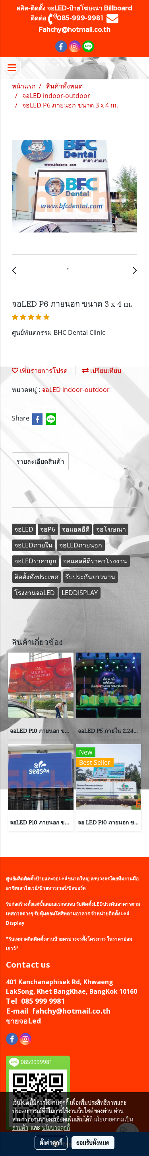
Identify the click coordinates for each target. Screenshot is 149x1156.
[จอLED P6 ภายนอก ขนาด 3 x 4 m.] (74, 186)
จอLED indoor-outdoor (76, 389)
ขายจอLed (23, 1020)
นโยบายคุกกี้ (56, 1127)
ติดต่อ (39, 17)
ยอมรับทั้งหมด (93, 1142)
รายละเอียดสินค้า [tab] (40, 461)
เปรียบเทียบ (105, 370)
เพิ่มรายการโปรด (43, 370)
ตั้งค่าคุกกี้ (51, 1142)
